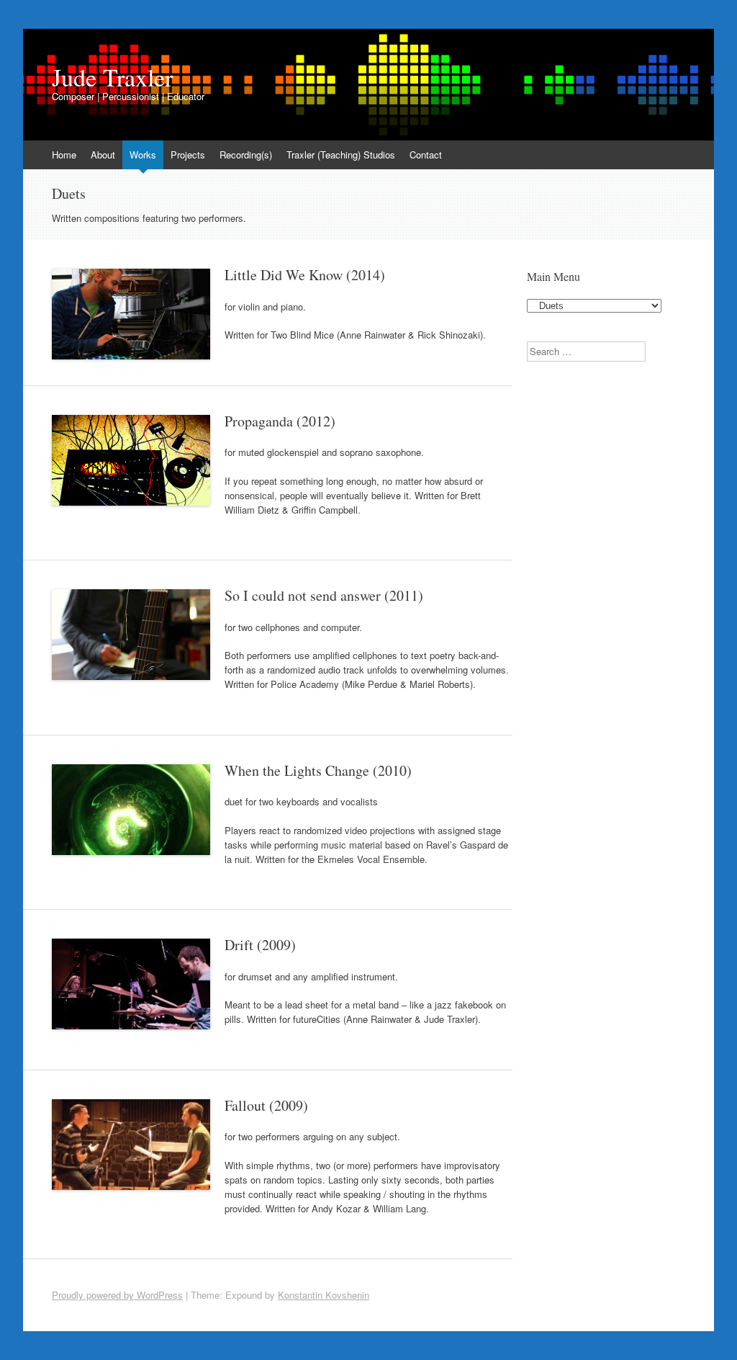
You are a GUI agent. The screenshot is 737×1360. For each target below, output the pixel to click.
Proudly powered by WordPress (117, 1295)
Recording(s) (246, 154)
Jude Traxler (112, 77)
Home (64, 154)
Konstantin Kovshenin (323, 1295)
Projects (188, 154)
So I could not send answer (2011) (324, 595)
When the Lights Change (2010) (318, 770)
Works (143, 154)
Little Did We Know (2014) (305, 275)
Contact (426, 154)
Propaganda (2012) (280, 421)
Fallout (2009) (266, 1105)
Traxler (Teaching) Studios (340, 154)
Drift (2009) (260, 944)
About (103, 154)
